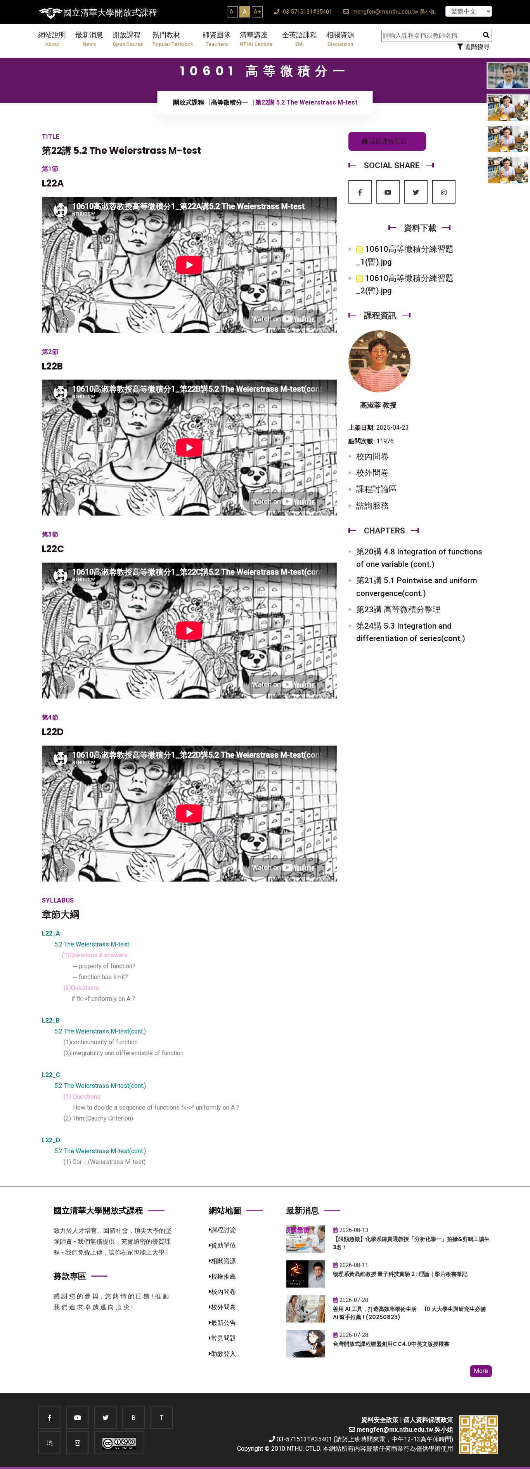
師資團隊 (216, 39)
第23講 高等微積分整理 (398, 609)
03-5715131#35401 (306, 12)
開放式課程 (188, 102)
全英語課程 (299, 39)
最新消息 (89, 39)
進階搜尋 (476, 47)
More (481, 1371)
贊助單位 (223, 1245)
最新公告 (223, 1322)
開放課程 (128, 39)
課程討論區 (376, 489)
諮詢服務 (372, 506)
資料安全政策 (379, 1420)
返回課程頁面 (387, 141)
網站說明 (52, 39)
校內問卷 (372, 456)
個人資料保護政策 (428, 1420)
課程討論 (223, 1230)
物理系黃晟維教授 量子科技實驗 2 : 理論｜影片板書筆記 (400, 1274)
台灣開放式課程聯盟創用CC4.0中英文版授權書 (391, 1344)
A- (233, 12)
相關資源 (340, 39)
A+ (257, 12)
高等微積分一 (229, 102)
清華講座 (256, 39)
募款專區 (70, 1276)
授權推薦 (223, 1276)
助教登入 (223, 1353)
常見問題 (223, 1338)
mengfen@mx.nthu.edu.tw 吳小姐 (393, 12)
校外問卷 (372, 472)
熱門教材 (172, 39)
